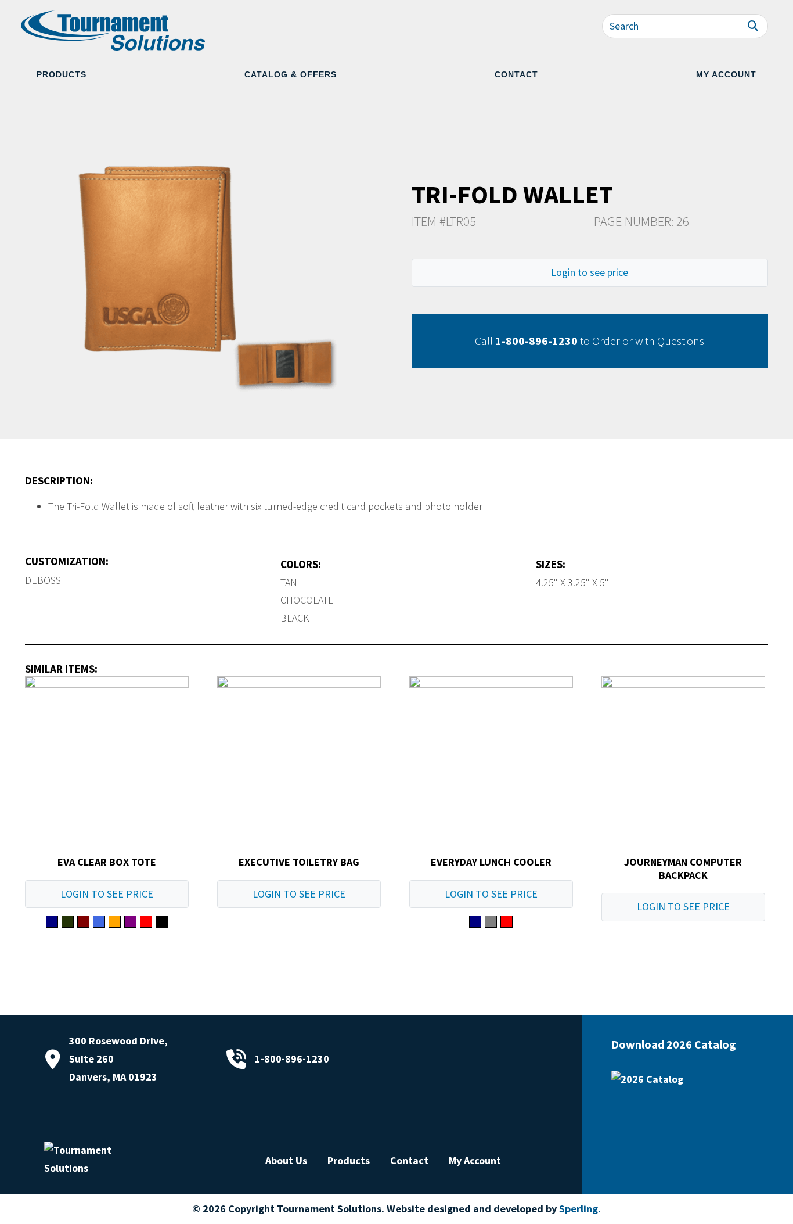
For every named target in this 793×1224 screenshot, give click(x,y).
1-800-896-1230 (536, 340)
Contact (516, 74)
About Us (286, 1160)
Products (61, 74)
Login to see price (589, 272)
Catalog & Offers (290, 74)
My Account (726, 74)
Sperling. (580, 1208)
